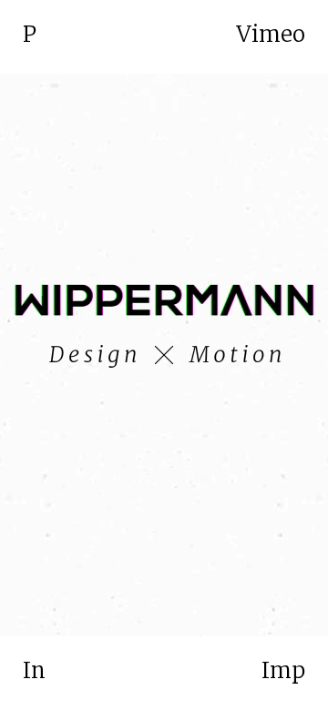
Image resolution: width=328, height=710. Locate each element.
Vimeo (270, 34)
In (34, 670)
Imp (283, 670)
